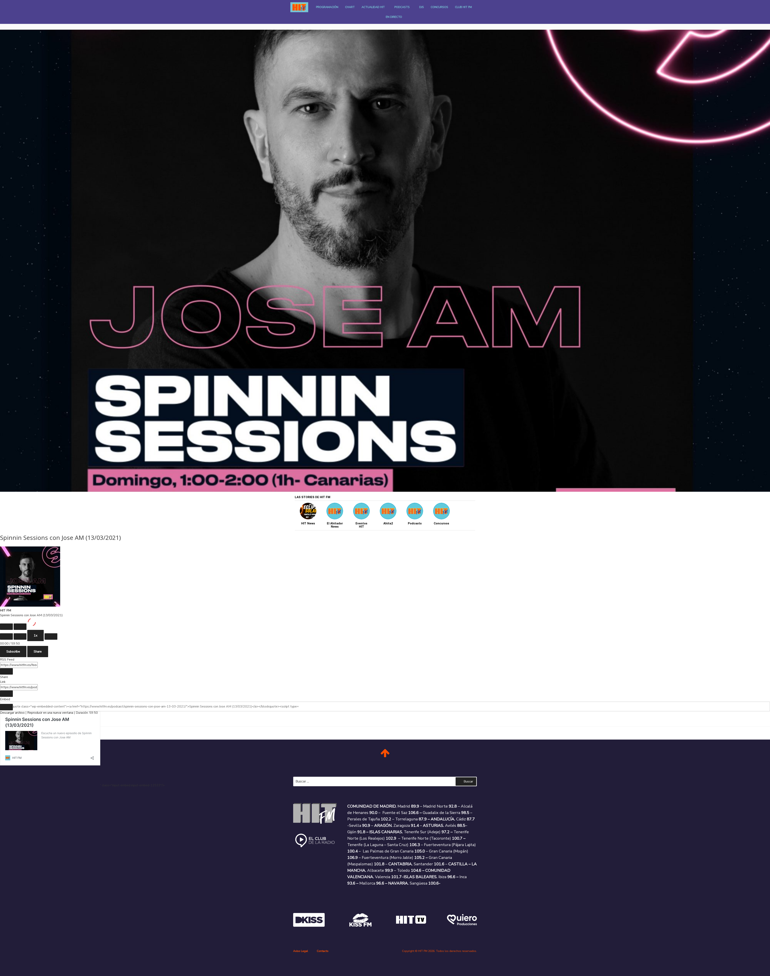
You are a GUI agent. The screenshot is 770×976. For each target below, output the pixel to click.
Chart (350, 7)
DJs (421, 7)
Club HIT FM (463, 7)
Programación (327, 7)
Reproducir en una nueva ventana (50, 712)
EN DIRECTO (394, 17)
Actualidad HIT (373, 7)
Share (38, 651)
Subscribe (13, 651)
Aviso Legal (300, 951)
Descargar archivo (12, 712)
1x (35, 635)
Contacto (322, 951)
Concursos (439, 7)
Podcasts (402, 7)
